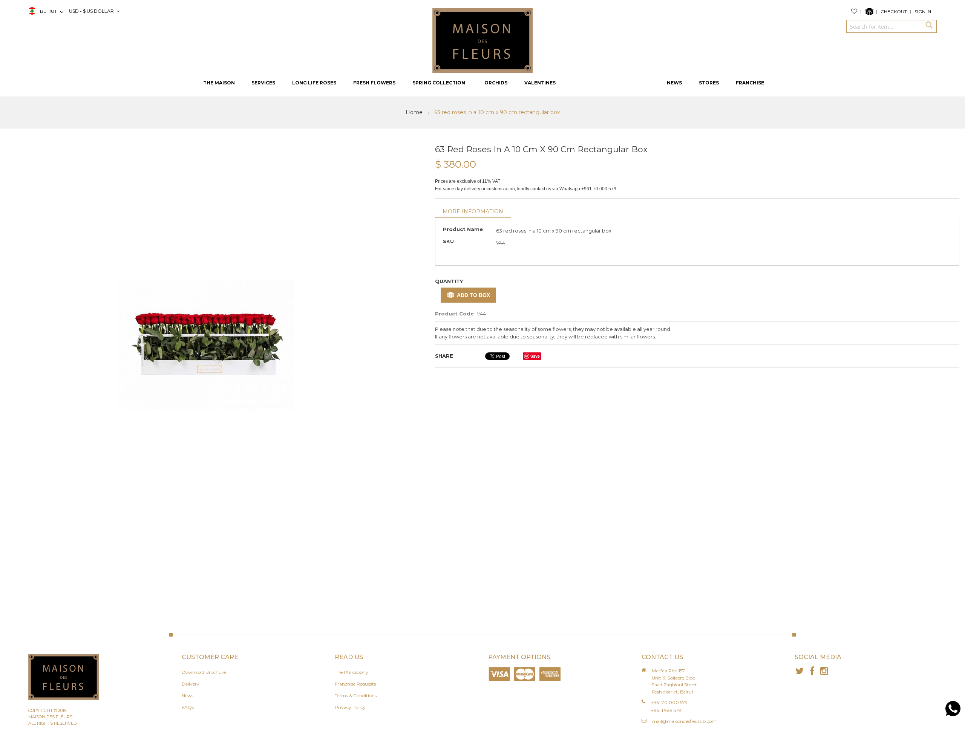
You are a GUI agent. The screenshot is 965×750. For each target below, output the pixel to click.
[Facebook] (811, 671)
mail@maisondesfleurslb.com (684, 721)
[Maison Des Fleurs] (482, 40)
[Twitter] (799, 671)
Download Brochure (204, 672)
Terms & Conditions (356, 695)
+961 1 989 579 (666, 710)
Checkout (894, 11)
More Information (473, 211)
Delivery (190, 684)
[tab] (473, 212)
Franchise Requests (355, 684)
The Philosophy (351, 672)
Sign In (922, 11)
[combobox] (884, 26)
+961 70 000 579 (598, 188)
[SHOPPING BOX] (871, 12)
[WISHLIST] (856, 11)
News (187, 695)
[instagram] (824, 671)
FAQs (188, 707)
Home (415, 112)
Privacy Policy (350, 707)
